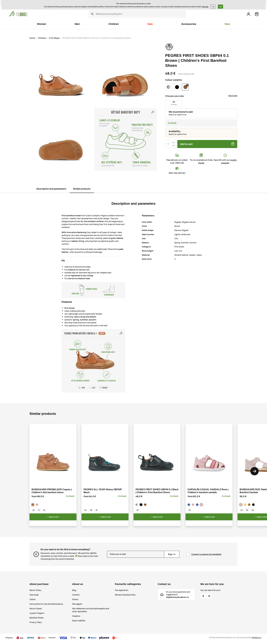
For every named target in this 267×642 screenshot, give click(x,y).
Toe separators (121, 590)
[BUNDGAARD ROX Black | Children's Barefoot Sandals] (254, 504)
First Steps (54, 38)
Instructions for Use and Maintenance (46, 604)
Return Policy (35, 590)
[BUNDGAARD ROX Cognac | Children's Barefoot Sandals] (250, 504)
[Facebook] (203, 596)
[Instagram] (209, 596)
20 (33, 510)
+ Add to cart (53, 516)
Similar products (82, 188)
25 (241, 510)
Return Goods (35, 608)
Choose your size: (174, 95)
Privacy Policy (35, 622)
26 (189, 510)
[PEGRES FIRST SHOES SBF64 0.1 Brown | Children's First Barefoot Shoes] (146, 504)
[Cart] (257, 14)
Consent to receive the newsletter (206, 554)
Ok (220, 6)
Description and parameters (51, 188)
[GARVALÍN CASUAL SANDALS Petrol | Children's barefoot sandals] (189, 504)
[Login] (248, 14)
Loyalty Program (36, 613)
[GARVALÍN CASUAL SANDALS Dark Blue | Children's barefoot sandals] (198, 504)
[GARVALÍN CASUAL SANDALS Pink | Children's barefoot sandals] (193, 504)
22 (44, 510)
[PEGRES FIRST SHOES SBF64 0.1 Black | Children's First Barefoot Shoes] (141, 504)
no (213, 6)
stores (201, 163)
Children (42, 38)
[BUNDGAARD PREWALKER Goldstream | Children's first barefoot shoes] (37, 504)
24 (85, 510)
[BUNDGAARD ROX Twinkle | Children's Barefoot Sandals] (241, 504)
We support (77, 604)
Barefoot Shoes (36, 617)
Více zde (205, 6)
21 (39, 510)
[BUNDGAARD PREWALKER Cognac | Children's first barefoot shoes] (33, 504)
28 (91, 510)
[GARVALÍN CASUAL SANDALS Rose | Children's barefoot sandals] (202, 504)
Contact (76, 594)
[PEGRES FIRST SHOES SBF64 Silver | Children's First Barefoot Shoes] (137, 504)
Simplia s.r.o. (256, 637)
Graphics (76, 616)
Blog (74, 590)
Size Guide (232, 95)
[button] (254, 471)
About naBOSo (78, 620)
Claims (32, 599)
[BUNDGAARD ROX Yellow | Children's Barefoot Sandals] (245, 504)
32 (97, 510)
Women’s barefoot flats (125, 594)
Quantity (168, 144)
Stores (75, 599)
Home (32, 38)
